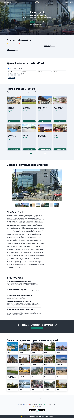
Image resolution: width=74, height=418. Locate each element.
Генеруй (33, 21)
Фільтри (39, 21)
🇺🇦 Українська (35, 406)
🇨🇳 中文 (50, 404)
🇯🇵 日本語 (54, 404)
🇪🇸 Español (31, 404)
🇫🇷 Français (25, 404)
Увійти (71, 2)
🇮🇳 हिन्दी (40, 406)
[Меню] (2, 2)
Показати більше (37, 53)
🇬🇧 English (20, 404)
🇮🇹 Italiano (41, 404)
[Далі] (45, 153)
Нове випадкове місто (37, 328)
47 (43, 153)
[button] (65, 168)
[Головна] (37, 2)
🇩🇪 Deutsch (36, 404)
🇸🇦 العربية (45, 404)
